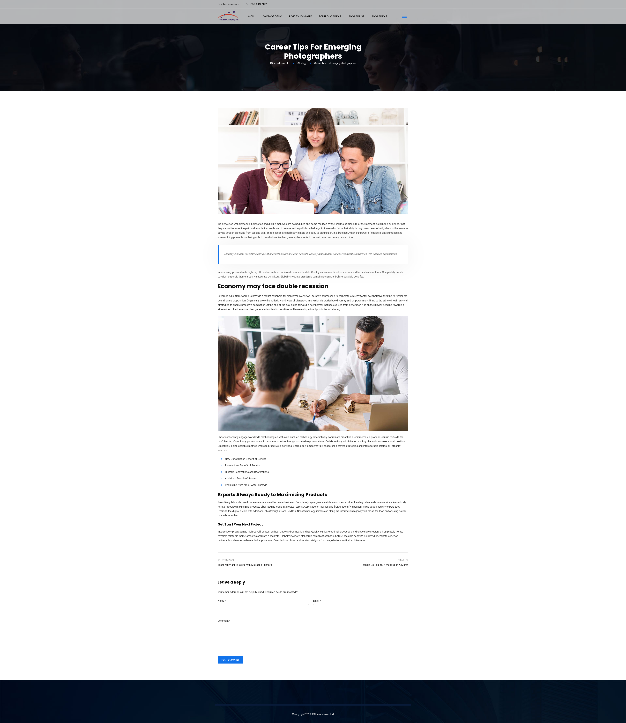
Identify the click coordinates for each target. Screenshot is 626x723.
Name (222, 600)
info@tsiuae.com (230, 4)
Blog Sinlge (356, 16)
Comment (224, 620)
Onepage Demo (272, 16)
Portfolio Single (300, 16)
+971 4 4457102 (258, 4)
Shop (250, 16)
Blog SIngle (379, 16)
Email (317, 600)
